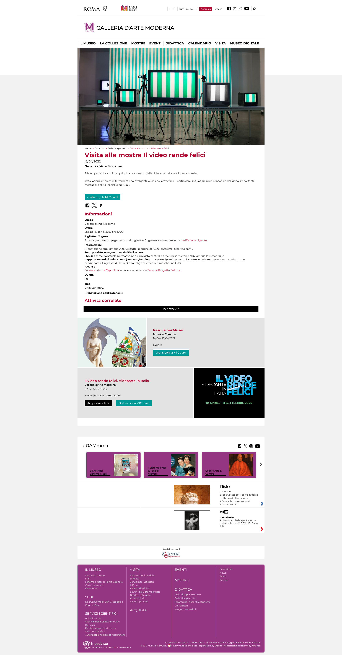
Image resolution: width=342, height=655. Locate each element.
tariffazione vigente (194, 240)
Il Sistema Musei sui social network (157, 470)
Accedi (219, 8)
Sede (89, 597)
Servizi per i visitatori (142, 581)
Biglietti (134, 578)
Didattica (174, 43)
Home (88, 148)
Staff (87, 578)
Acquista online (98, 403)
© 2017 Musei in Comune (153, 646)
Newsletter (91, 588)
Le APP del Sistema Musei (98, 472)
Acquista (206, 8)
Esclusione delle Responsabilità (196, 646)
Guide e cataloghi (140, 594)
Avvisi (223, 576)
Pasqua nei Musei (168, 330)
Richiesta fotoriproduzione (100, 628)
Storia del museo (95, 575)
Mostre (138, 43)
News (223, 572)
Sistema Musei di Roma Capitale (104, 581)
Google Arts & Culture (213, 472)
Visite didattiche (139, 588)
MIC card (135, 585)
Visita (220, 43)
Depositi (90, 625)
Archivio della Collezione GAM (102, 621)
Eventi (155, 43)
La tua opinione (139, 601)
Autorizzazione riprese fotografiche (105, 634)
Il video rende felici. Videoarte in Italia (117, 381)
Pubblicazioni (93, 618)
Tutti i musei (186, 8)
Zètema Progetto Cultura (163, 270)
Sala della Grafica (95, 631)
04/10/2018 (239, 498)
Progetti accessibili (186, 609)
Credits (218, 646)
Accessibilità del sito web (237, 646)
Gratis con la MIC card (102, 197)
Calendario (199, 43)
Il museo (87, 43)
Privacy (174, 646)
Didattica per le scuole (188, 594)
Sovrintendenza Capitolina (102, 270)
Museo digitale (244, 43)
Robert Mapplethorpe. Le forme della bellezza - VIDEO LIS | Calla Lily (239, 523)
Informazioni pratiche (142, 575)
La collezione (113, 43)
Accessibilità (137, 598)
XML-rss (256, 646)
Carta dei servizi (94, 585)
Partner (224, 580)
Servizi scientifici (101, 613)
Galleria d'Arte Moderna (135, 28)
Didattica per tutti (117, 148)
